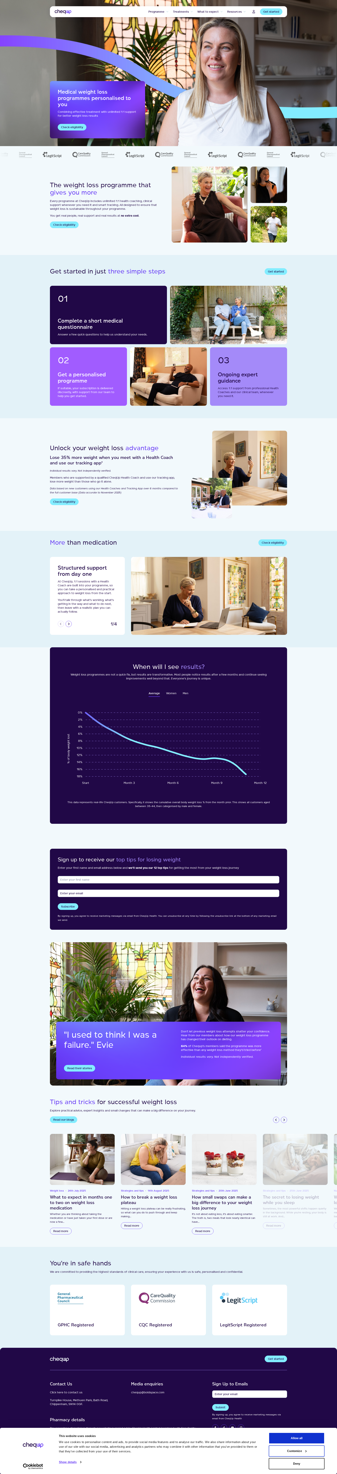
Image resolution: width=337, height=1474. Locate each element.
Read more (60, 1231)
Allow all (297, 1438)
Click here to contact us (66, 1392)
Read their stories (79, 1068)
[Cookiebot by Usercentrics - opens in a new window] (33, 1466)
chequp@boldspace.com (147, 1392)
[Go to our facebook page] (215, 1427)
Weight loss (57, 1190)
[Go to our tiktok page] (224, 1427)
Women (171, 693)
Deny (296, 1463)
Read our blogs (63, 1119)
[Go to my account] (253, 11)
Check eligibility (72, 127)
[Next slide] (69, 624)
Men (185, 693)
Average (154, 693)
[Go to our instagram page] (241, 1427)
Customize (294, 1451)
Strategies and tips (132, 1190)
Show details (68, 1462)
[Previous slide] (61, 624)
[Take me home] (63, 11)
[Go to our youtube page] (232, 1427)
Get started (271, 11)
